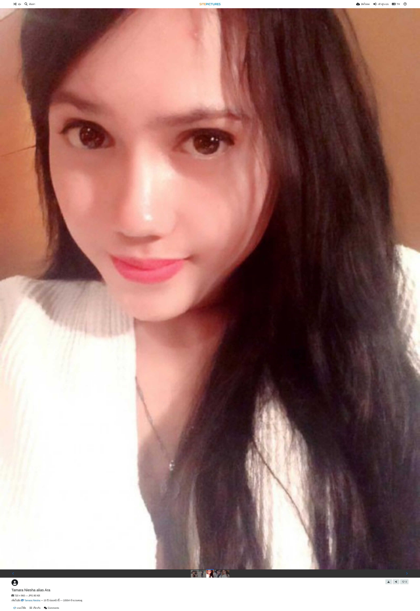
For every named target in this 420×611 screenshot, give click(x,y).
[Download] (388, 581)
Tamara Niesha (32, 600)
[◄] (13, 573)
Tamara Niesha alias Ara (30, 590)
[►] (407, 573)
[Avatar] (14, 582)
